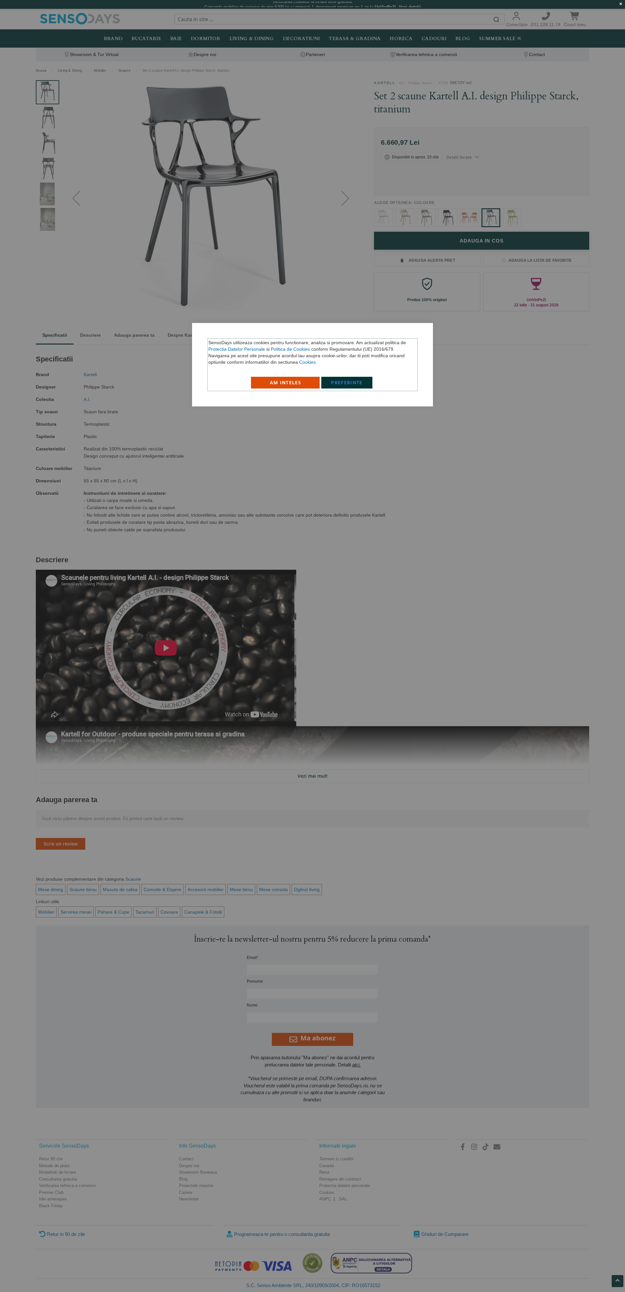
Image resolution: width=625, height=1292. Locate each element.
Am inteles (285, 382)
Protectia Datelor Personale (236, 349)
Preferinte (347, 382)
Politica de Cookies (290, 349)
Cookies (307, 362)
